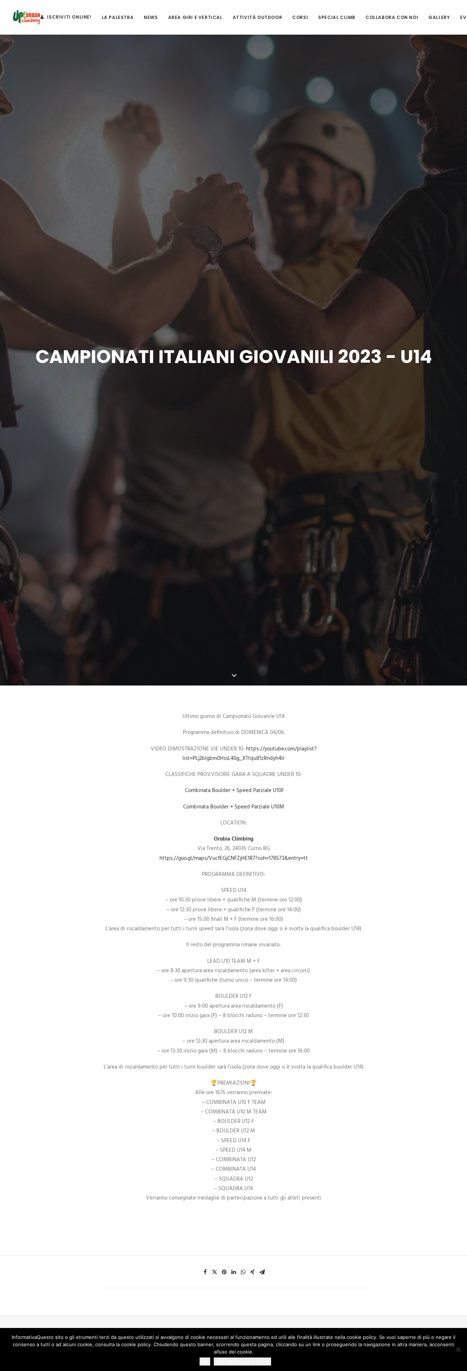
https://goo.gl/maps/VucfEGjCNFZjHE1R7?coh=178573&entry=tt (233, 858)
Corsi (300, 17)
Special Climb (336, 17)
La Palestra (118, 17)
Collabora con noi (392, 17)
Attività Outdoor (257, 17)
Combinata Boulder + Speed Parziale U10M (233, 807)
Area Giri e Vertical (195, 17)
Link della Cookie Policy (242, 1361)
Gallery (439, 17)
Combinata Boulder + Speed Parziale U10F (234, 790)
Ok (205, 1361)
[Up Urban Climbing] (26, 17)
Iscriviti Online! (69, 17)
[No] (458, 1349)
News (151, 17)
